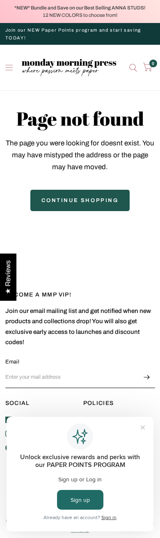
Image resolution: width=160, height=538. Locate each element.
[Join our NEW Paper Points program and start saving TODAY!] (80, 33)
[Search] (133, 67)
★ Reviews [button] (8, 277)
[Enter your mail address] (147, 377)
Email (12, 362)
